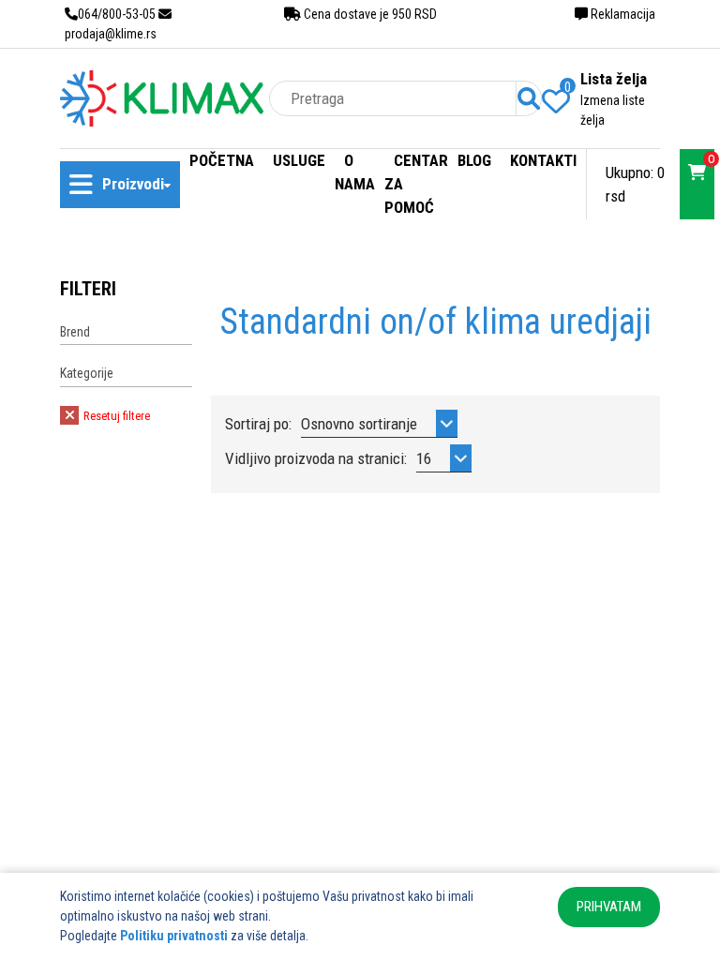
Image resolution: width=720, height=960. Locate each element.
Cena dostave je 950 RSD (369, 14)
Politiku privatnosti (174, 935)
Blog (474, 160)
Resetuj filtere (115, 416)
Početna (221, 160)
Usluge (299, 160)
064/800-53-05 (117, 14)
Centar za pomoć (416, 184)
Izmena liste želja (612, 110)
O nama (355, 172)
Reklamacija (621, 14)
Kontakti (543, 160)
